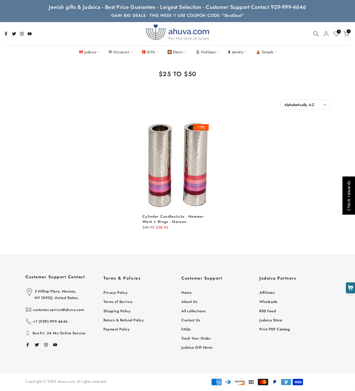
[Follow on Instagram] (22, 34)
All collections (193, 311)
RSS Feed (267, 311)
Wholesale (268, 301)
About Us (189, 301)
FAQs (185, 329)
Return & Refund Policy (123, 320)
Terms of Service (117, 301)
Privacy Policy (115, 292)
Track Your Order (196, 338)
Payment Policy (116, 329)
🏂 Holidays (205, 52)
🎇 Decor (175, 52)
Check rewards (348, 195)
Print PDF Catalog (274, 329)
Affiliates (267, 292)
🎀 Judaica (88, 52)
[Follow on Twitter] (14, 34)
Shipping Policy (117, 311)
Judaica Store (270, 320)
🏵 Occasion (119, 52)
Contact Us (190, 320)
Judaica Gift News (197, 347)
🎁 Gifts (148, 52)
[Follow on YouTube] (30, 34)
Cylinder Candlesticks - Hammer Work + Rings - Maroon (173, 219)
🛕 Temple (264, 52)
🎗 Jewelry (236, 52)
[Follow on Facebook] (6, 34)
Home (186, 292)
